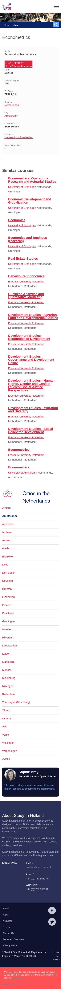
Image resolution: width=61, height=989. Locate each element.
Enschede (8, 613)
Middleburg (8, 678)
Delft (5, 564)
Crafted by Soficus (56, 956)
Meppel (6, 670)
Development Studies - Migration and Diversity (33, 409)
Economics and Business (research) (27, 239)
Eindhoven (8, 597)
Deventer (7, 580)
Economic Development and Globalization (29, 200)
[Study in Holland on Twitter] (52, 922)
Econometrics (18, 449)
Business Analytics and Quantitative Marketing (26, 295)
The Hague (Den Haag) (16, 702)
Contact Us (8, 933)
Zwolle (6, 758)
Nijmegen (7, 686)
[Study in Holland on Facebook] (52, 911)
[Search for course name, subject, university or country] (56, 24)
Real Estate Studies (23, 258)
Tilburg (6, 710)
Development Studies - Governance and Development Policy (31, 360)
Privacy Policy (10, 945)
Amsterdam (11, 115)
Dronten (7, 589)
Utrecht (6, 718)
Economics (16, 220)
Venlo (5, 734)
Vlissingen (8, 742)
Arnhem (7, 532)
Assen (6, 540)
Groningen (8, 621)
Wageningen (9, 750)
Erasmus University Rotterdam (26, 281)
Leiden (6, 653)
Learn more (17, 978)
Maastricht (8, 661)
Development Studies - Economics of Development (29, 337)
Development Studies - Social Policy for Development (30, 430)
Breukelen (8, 556)
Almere (6, 507)
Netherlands (11, 105)
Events (6, 927)
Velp (4, 726)
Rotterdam (8, 694)
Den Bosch (8, 572)
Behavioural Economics (26, 276)
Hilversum (8, 637)
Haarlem (7, 629)
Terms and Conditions (13, 939)
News (6, 915)
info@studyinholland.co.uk (38, 867)
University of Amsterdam (18, 137)
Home (7, 25)
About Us (7, 921)
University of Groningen (22, 186)
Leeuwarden (9, 645)
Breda (5, 548)
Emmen (6, 605)
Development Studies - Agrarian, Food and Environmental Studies (33, 316)
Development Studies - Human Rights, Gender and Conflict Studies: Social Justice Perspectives (31, 385)
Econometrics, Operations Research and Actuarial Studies (32, 179)
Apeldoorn (8, 524)
